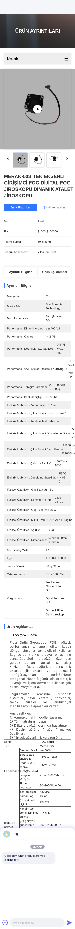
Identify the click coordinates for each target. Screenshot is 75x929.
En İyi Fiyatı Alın (20, 207)
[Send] (69, 922)
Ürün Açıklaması (54, 272)
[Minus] (69, 834)
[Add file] (5, 922)
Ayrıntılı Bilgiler (20, 272)
